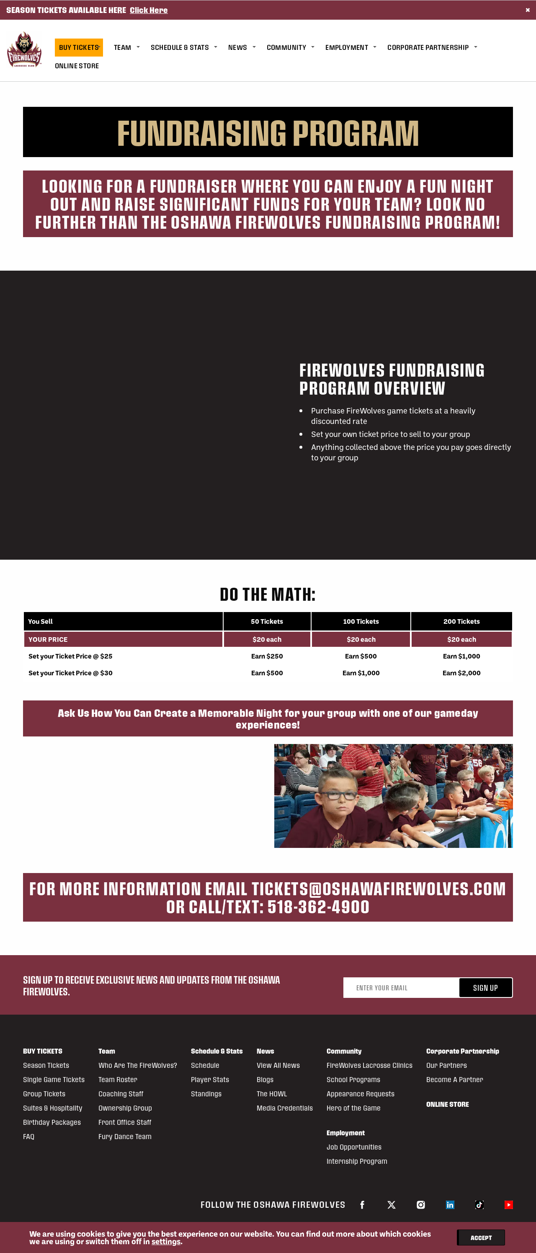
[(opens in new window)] (362, 1204)
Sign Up (485, 987)
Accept (481, 1237)
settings (166, 1241)
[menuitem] (84, 48)
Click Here (149, 9)
